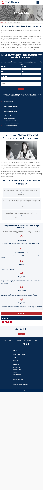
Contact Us (21, 334)
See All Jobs (11, 340)
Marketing (15, 377)
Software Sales (16, 367)
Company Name (4, 76)
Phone (23, 71)
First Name (3, 66)
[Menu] (38, 2)
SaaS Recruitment (17, 382)
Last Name (24, 66)
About (5, 340)
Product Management (17, 374)
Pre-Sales (15, 372)
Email (2, 71)
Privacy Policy (18, 340)
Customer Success (17, 369)
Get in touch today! (21, 313)
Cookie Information (28, 340)
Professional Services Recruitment (20, 384)
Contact (35, 340)
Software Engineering (18, 379)
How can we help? (5, 81)
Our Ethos (15, 360)
